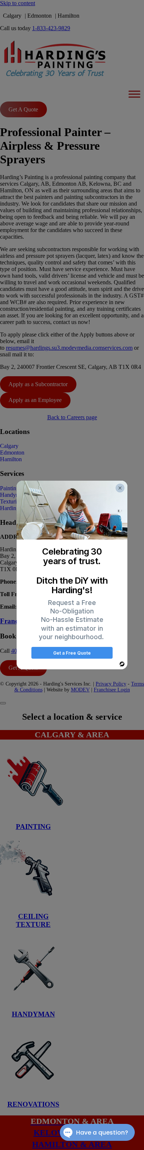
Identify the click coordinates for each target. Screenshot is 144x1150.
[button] (120, 488)
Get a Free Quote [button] (72, 653)
